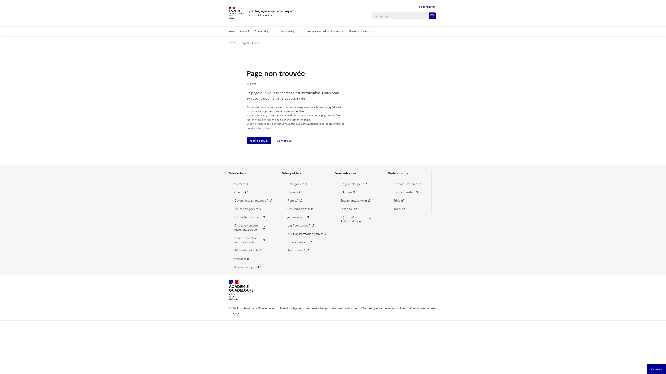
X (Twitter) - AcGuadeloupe (350, 219)
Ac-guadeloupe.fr (352, 184)
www (232, 31)
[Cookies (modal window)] (656, 369)
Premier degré (262, 31)
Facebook (346, 209)
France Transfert (404, 192)
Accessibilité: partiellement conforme (332, 308)
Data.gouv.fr (295, 184)
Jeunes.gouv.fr (296, 217)
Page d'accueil (258, 141)
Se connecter (427, 7)
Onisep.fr (240, 259)
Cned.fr (239, 192)
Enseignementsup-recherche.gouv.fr (246, 227)
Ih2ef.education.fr (246, 250)
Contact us (284, 141)
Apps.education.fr (406, 184)
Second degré (289, 31)
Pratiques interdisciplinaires (323, 31)
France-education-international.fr (246, 240)
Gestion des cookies (423, 308)
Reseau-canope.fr (245, 267)
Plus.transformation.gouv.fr (304, 234)
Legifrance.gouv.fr (299, 225)
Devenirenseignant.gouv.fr (251, 200)
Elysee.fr (292, 192)
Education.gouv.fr (246, 209)
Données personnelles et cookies (383, 308)
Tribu (397, 200)
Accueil (244, 31)
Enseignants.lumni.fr (353, 200)
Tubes (398, 209)
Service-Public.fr (298, 242)
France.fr (293, 200)
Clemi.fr (239, 184)
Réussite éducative (360, 31)
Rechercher (432, 15)
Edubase (346, 192)
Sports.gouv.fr (296, 250)
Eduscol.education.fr (248, 217)
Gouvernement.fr (298, 209)
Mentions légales (291, 308)
